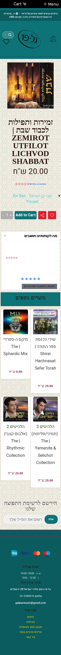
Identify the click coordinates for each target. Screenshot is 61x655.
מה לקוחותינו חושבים (40, 236)
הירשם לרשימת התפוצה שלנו (30, 506)
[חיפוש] (10, 35)
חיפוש (30, 617)
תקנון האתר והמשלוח (30, 627)
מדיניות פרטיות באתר (31, 632)
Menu (53, 4)
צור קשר (30, 637)
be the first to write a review (39, 286)
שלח (51, 519)
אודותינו (30, 622)
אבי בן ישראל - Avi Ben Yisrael (32, 199)
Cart (18, 4)
